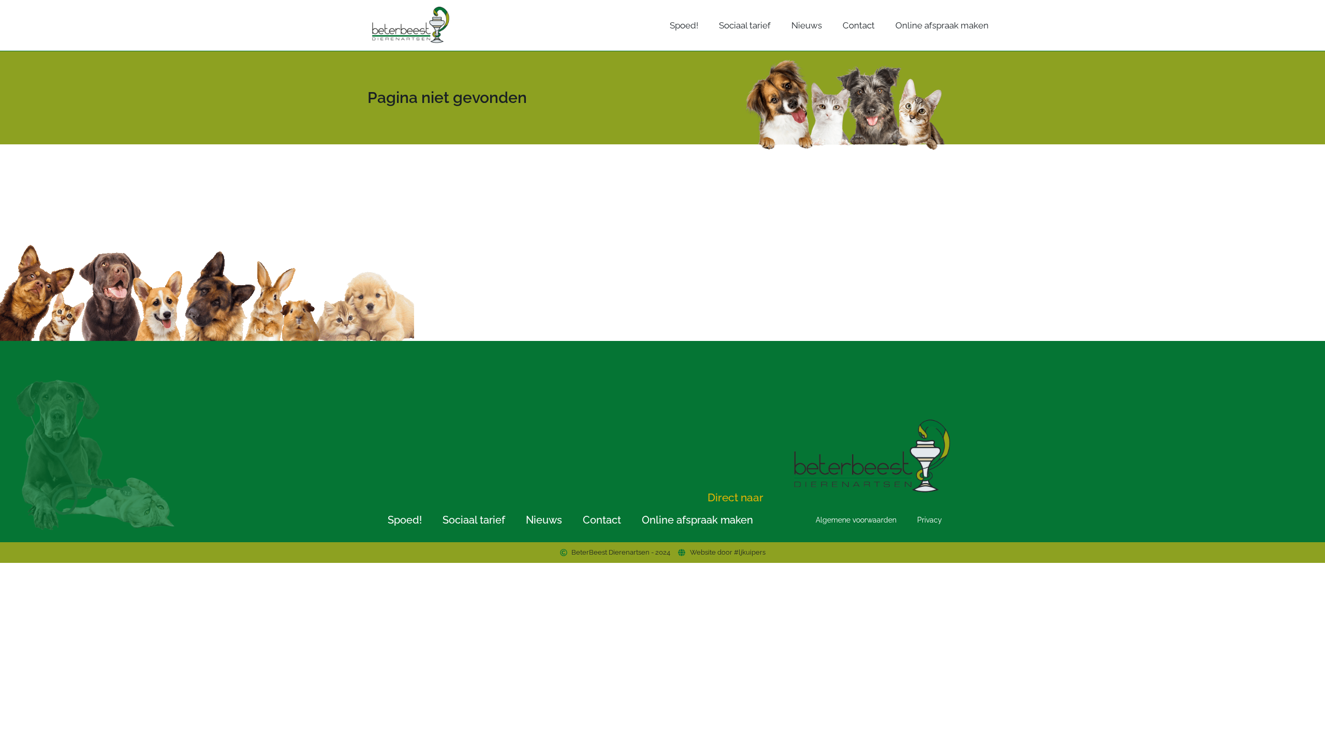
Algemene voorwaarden (856, 520)
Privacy (929, 520)
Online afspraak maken (942, 25)
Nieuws (806, 25)
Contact (859, 25)
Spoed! (684, 25)
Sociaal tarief (745, 25)
